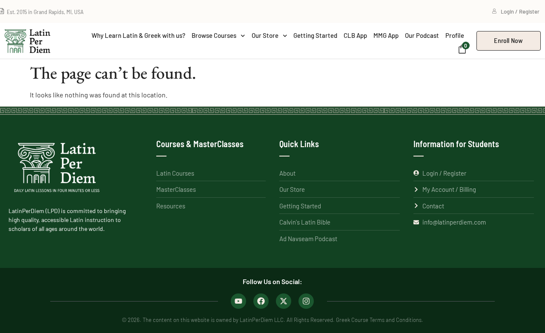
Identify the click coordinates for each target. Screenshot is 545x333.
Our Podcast (422, 35)
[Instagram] (306, 301)
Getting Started (315, 35)
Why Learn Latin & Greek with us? (138, 35)
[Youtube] (238, 301)
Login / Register (520, 11)
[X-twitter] (283, 301)
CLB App (355, 35)
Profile (454, 35)
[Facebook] (261, 301)
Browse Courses (214, 35)
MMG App (386, 35)
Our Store (265, 35)
